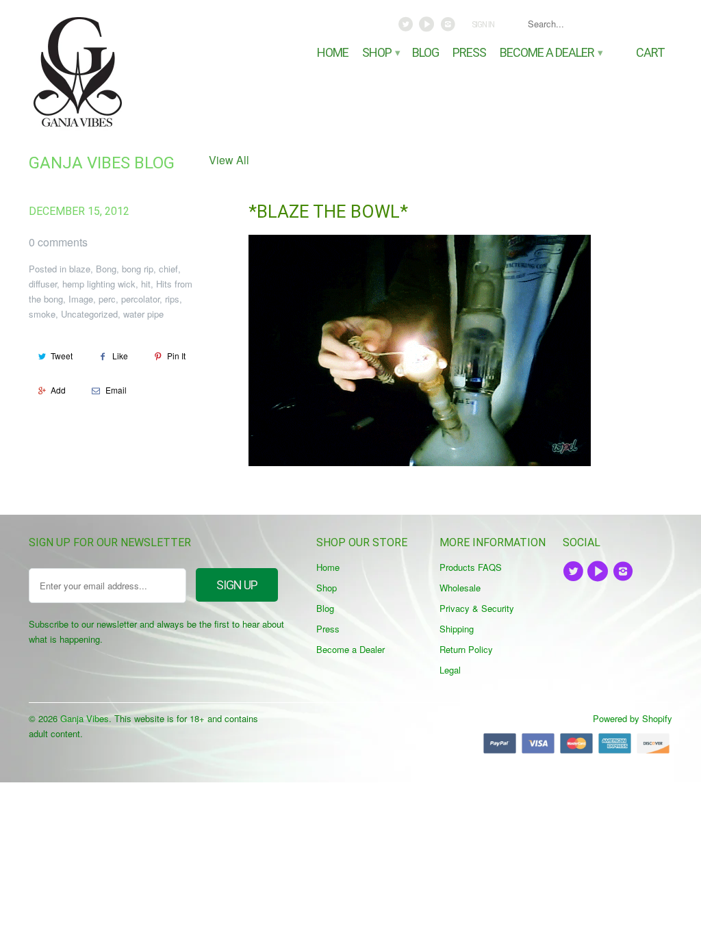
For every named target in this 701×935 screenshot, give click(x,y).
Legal (450, 669)
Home (332, 53)
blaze (79, 268)
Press (469, 53)
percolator (140, 298)
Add (58, 390)
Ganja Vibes (84, 718)
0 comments (58, 242)
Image (80, 298)
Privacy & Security (476, 608)
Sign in (483, 24)
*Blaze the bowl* (328, 211)
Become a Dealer (550, 53)
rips (172, 298)
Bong (106, 268)
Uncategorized (89, 313)
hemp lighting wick (99, 283)
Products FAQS (470, 567)
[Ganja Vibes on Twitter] (407, 27)
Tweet (62, 355)
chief (168, 268)
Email (116, 390)
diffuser (43, 283)
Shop (380, 53)
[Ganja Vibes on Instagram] (448, 27)
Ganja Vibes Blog (102, 162)
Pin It (176, 355)
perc (107, 298)
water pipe (143, 313)
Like (120, 355)
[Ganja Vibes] (104, 71)
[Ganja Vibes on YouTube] (428, 27)
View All (229, 160)
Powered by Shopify (632, 718)
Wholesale (460, 587)
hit (146, 283)
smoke (42, 313)
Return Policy (466, 649)
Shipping (456, 628)
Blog (425, 53)
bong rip (137, 268)
